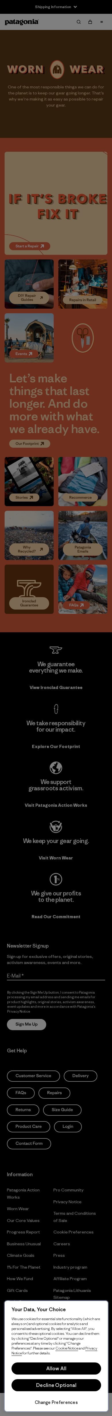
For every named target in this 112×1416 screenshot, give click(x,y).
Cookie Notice (66, 1348)
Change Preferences (56, 1402)
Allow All (56, 1368)
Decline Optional (56, 1385)
